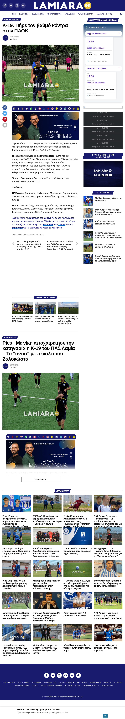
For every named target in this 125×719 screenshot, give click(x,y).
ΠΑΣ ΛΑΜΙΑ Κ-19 (37, 234)
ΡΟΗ (14, 14)
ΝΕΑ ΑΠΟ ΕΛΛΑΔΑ (22, 686)
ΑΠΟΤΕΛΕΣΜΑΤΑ (54, 14)
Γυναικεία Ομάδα (85, 14)
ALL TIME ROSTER (72, 686)
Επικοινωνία (107, 686)
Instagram (17, 228)
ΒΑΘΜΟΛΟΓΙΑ (38, 14)
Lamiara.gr (78, 696)
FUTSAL (35, 686)
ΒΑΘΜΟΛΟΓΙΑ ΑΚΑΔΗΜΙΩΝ (100, 682)
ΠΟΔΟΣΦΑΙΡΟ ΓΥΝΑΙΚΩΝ (51, 686)
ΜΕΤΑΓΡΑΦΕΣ (23, 682)
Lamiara (13, 39)
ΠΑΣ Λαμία (23, 14)
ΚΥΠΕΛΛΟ (118, 682)
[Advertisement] (45, 275)
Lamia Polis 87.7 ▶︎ (105, 14)
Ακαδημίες (24, 234)
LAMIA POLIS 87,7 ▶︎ (91, 686)
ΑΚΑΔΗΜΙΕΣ (82, 682)
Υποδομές (70, 14)
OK (105, 716)
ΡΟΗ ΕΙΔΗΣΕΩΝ (8, 682)
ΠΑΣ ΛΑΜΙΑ (36, 682)
